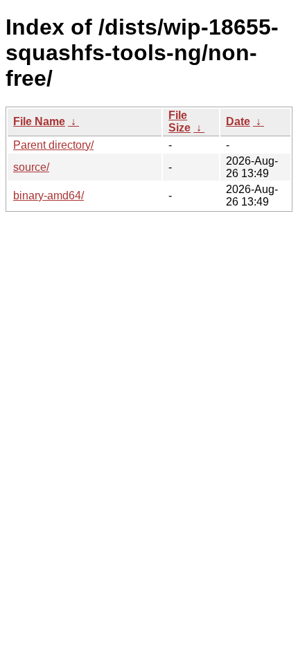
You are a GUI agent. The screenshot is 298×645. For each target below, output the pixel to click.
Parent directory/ (53, 145)
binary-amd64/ (48, 195)
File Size (179, 121)
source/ (31, 167)
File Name (39, 121)
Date (238, 121)
